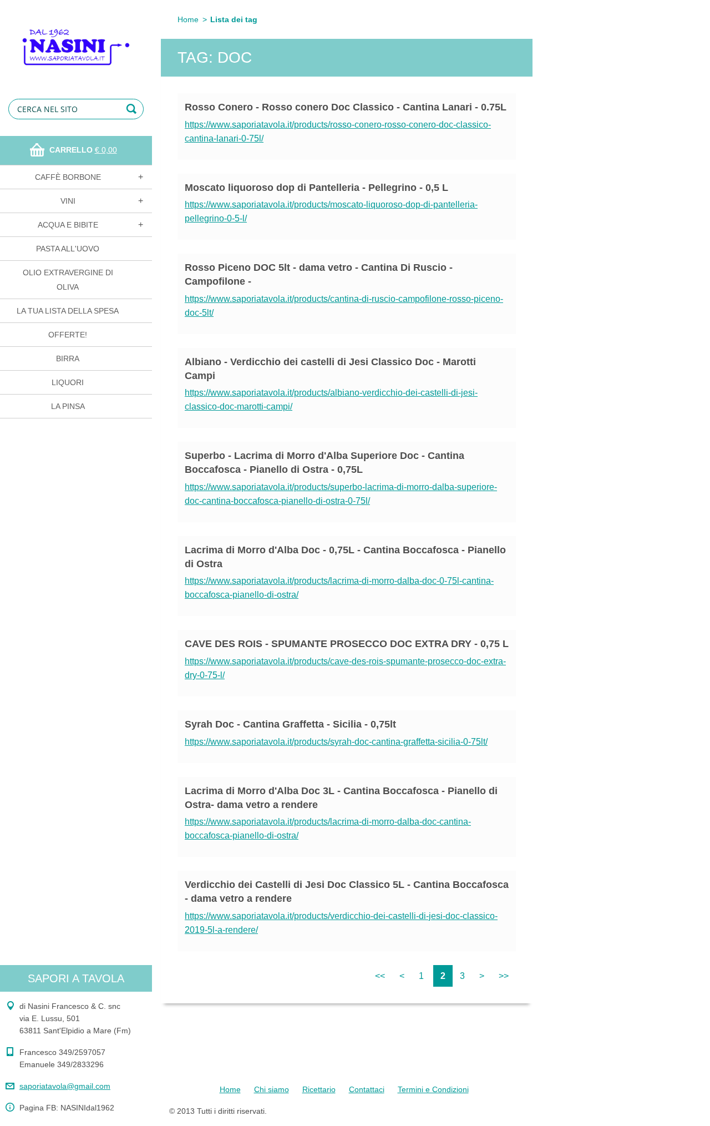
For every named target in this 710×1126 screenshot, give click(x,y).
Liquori (68, 382)
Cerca (133, 109)
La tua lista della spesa (68, 310)
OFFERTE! (67, 334)
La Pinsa (68, 406)
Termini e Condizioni (433, 1089)
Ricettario (319, 1089)
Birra (67, 358)
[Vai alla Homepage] (76, 39)
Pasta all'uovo (67, 248)
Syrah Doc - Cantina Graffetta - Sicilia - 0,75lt (290, 724)
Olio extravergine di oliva (68, 279)
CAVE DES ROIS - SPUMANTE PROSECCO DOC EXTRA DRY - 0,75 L (347, 643)
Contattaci (366, 1089)
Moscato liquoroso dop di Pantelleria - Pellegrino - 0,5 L (316, 187)
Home (188, 19)
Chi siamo (271, 1089)
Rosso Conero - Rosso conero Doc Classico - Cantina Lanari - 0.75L (345, 107)
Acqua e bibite (68, 224)
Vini (67, 200)
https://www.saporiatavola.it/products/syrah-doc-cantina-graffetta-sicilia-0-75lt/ (336, 741)
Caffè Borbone (68, 177)
